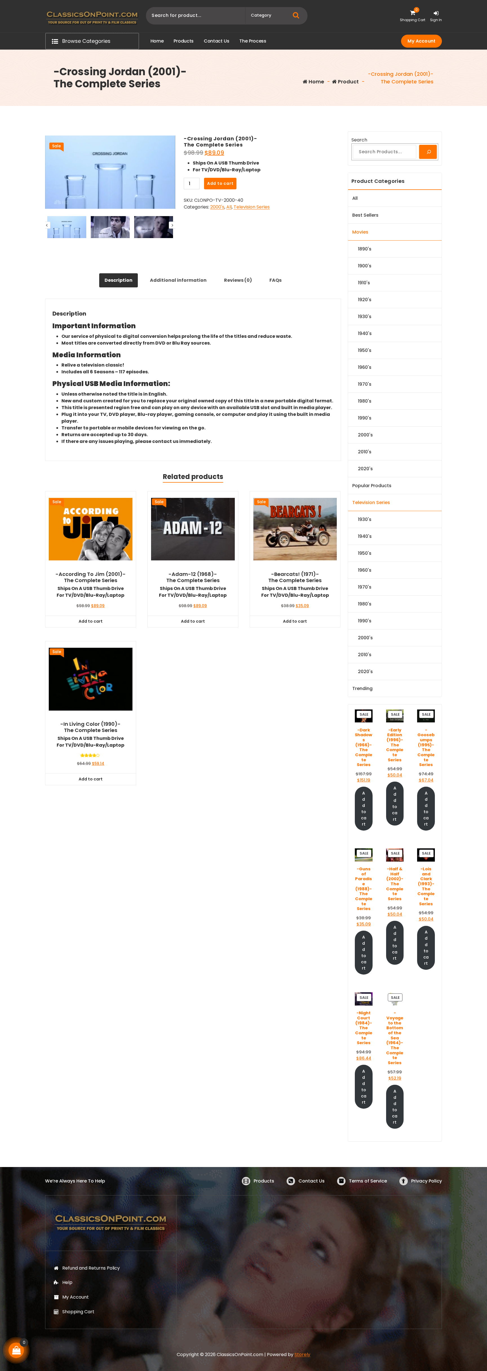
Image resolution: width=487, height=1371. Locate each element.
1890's (364, 249)
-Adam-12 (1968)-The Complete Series (193, 577)
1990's (364, 418)
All (229, 207)
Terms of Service (368, 1181)
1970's (364, 384)
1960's (364, 367)
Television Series (252, 207)
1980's (364, 401)
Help (67, 1282)
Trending (362, 688)
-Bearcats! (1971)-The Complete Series (295, 577)
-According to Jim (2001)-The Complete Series (91, 577)
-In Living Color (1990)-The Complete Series (90, 727)
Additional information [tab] (178, 280)
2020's (365, 468)
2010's (364, 452)
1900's (364, 266)
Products (264, 1181)
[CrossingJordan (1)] (110, 172)
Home (315, 81)
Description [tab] (118, 280)
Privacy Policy (426, 1181)
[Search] (428, 152)
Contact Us (311, 1181)
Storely (302, 1354)
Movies (360, 232)
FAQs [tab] (275, 280)
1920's (364, 299)
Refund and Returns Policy (91, 1268)
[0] (16, 1350)
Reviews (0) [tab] (238, 280)
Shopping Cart (78, 1311)
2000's (217, 207)
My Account (421, 41)
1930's (364, 316)
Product (348, 81)
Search (359, 140)
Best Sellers (365, 215)
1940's (365, 333)
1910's (364, 282)
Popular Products (371, 485)
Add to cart (220, 183)
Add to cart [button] (91, 621)
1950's (364, 350)
